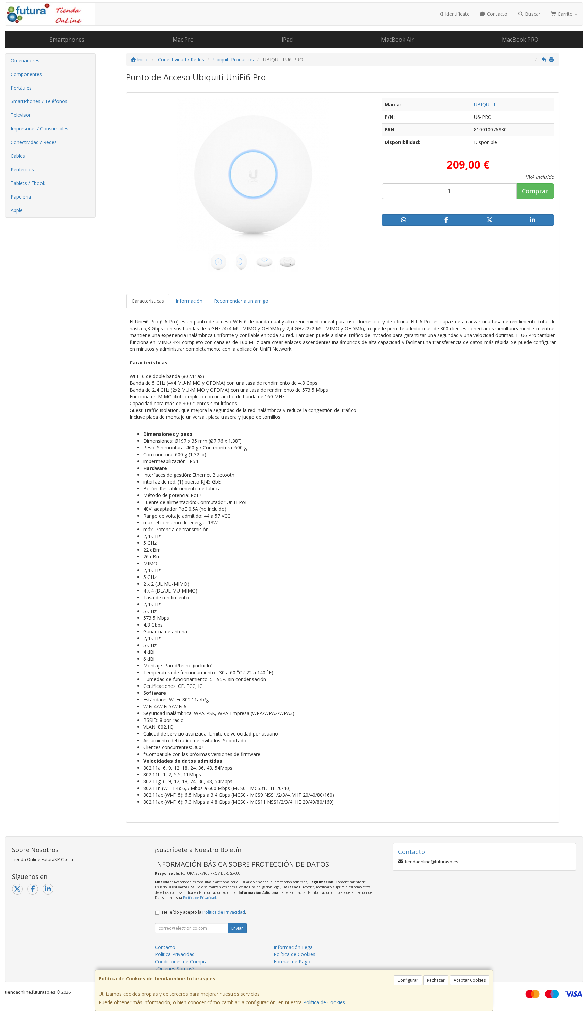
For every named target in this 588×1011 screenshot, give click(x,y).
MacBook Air (397, 39)
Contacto (496, 14)
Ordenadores (25, 60)
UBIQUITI (484, 104)
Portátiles (21, 87)
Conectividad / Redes (34, 142)
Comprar (535, 191)
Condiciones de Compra (181, 961)
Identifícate (457, 14)
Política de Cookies (324, 1002)
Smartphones (67, 39)
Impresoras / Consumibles (39, 128)
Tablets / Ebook (28, 183)
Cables (18, 156)
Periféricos (22, 169)
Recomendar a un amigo (241, 301)
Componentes (26, 74)
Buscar (532, 14)
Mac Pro (183, 39)
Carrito (565, 14)
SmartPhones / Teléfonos (39, 101)
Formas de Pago (292, 961)
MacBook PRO (520, 39)
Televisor (21, 115)
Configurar (407, 980)
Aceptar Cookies (470, 980)
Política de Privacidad (199, 897)
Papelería (21, 196)
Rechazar (436, 980)
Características (148, 301)
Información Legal (294, 947)
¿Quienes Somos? (174, 968)
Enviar (237, 928)
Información (189, 301)
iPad (287, 39)
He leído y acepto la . (204, 912)
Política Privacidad (175, 954)
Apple (17, 210)
